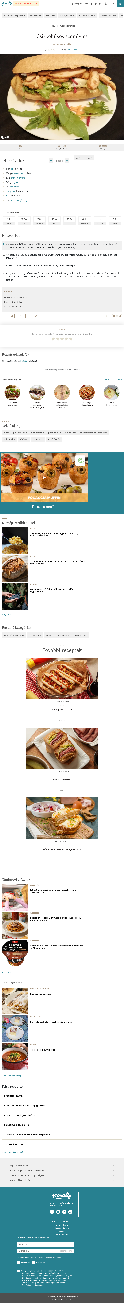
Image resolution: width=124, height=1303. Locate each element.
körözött (24, 439)
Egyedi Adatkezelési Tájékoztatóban (48, 1283)
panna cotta (54, 432)
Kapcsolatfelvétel (62, 1228)
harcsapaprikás (108, 15)
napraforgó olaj (18, 200)
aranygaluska (67, 15)
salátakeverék (18, 177)
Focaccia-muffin (13, 1095)
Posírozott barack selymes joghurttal (24, 1105)
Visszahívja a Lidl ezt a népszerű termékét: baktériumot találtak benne (57, 947)
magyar (88, 157)
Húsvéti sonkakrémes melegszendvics (62, 849)
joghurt (15, 182)
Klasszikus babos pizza (16, 1124)
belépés (23, 361)
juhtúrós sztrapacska (14, 15)
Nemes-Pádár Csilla (62, 44)
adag (60, 160)
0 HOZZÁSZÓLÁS (74, 50)
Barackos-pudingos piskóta (19, 1115)
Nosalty (62, 720)
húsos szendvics (67, 25)
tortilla (48, 635)
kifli (13, 168)
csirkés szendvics (80, 635)
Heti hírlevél (40, 1262)
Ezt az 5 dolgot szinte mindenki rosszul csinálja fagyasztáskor (53, 891)
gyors (78, 157)
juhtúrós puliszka (87, 15)
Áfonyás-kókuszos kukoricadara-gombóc (27, 1134)
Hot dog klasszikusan (62, 709)
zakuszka (50, 15)
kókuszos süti (36, 1016)
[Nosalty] (6, 3)
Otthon (33, 584)
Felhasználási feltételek (62, 1222)
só (7, 195)
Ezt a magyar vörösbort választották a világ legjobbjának (52, 590)
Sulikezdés (34, 885)
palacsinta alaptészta (39, 989)
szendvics (53, 25)
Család (33, 528)
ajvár (6, 432)
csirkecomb (18, 173)
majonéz (14, 186)
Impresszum (62, 1231)
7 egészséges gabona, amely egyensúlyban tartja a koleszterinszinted (55, 534)
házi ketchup (37, 432)
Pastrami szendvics (62, 779)
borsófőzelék (53, 439)
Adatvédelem (62, 1225)
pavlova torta (20, 432)
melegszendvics (62, 635)
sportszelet (35, 15)
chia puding (9, 439)
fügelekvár (70, 432)
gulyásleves (35, 1044)
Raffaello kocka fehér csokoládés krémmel (51, 1022)
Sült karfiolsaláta (13, 1144)
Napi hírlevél (25, 1262)
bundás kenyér (35, 635)
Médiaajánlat (62, 1234)
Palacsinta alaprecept (41, 994)
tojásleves (38, 439)
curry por (11, 191)
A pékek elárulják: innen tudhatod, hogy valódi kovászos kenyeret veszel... (57, 562)
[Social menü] (96, 3)
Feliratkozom (65, 1251)
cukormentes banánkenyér (93, 432)
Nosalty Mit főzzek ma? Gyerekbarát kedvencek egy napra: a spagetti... (55, 919)
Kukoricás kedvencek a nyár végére (27, 1175)
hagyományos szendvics (14, 635)
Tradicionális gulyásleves (42, 1050)
